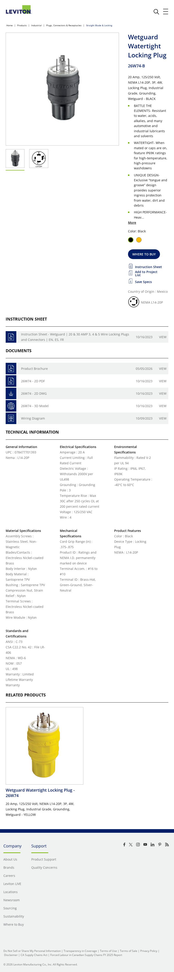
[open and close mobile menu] (166, 11)
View (163, 337)
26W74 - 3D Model (35, 406)
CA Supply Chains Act (34, 955)
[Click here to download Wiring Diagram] (11, 418)
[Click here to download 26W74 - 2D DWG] (11, 393)
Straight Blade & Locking (99, 25)
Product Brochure (34, 368)
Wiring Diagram (33, 418)
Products (22, 25)
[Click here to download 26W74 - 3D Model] (11, 406)
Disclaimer (11, 955)
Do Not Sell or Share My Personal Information (32, 951)
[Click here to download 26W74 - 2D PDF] (11, 381)
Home (9, 25)
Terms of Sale (128, 951)
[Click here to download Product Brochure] (11, 368)
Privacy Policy (148, 951)
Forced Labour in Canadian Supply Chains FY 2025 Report (86, 955)
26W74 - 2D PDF (33, 381)
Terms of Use (108, 951)
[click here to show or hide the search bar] (156, 11)
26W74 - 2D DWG (34, 393)
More (132, 222)
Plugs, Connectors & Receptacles (64, 25)
